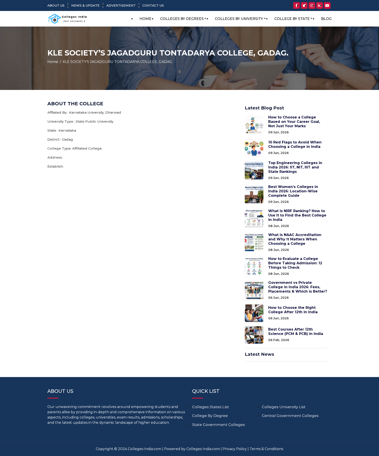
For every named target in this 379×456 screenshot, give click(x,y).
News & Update (85, 5)
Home (145, 19)
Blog (326, 19)
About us (55, 5)
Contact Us (153, 5)
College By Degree (210, 415)
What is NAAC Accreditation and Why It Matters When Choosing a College (294, 239)
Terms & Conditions (266, 449)
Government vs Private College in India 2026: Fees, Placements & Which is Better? (297, 287)
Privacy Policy (235, 449)
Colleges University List (284, 407)
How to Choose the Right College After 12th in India (293, 310)
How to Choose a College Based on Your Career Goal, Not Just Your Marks (294, 121)
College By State (292, 19)
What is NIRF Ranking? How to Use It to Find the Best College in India (297, 215)
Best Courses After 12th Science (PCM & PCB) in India (295, 331)
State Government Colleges (218, 424)
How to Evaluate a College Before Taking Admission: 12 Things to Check (295, 263)
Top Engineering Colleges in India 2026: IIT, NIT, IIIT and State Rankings (295, 167)
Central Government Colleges (290, 415)
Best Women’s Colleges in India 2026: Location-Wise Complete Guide (293, 191)
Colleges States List (210, 407)
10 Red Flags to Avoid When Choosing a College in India (295, 144)
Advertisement (121, 5)
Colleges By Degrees (182, 19)
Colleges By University (239, 19)
